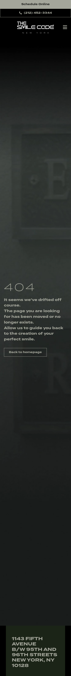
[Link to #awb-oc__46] (65, 27)
